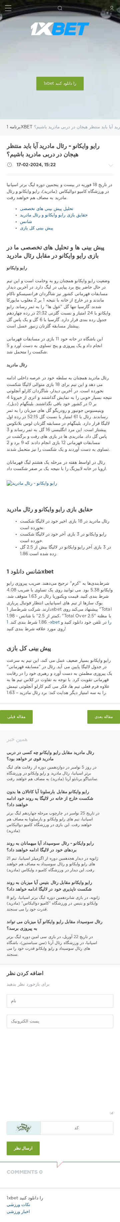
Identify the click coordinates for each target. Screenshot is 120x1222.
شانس (26, 222)
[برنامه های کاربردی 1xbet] (60, 29)
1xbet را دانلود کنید (60, 83)
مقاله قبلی (16, 717)
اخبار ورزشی (18, 1212)
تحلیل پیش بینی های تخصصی (46, 209)
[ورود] (112, 8)
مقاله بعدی (104, 717)
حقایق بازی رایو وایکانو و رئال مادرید (54, 215)
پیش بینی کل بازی (36, 228)
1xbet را (59, 622)
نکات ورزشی (18, 1205)
